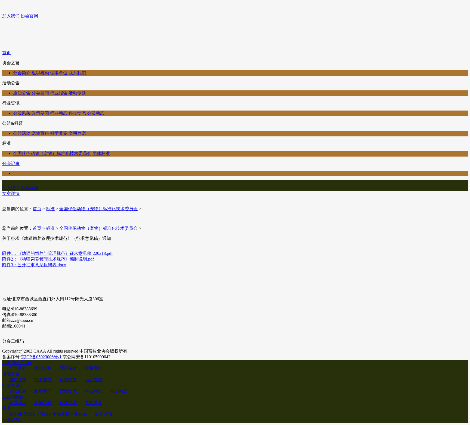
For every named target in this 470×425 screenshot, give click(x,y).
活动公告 (12, 374)
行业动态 (58, 113)
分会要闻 (40, 93)
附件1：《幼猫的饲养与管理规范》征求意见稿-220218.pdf (57, 253)
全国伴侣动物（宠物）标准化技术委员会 (52, 153)
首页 (6, 52)
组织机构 (40, 73)
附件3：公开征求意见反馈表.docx (34, 264)
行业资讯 (12, 385)
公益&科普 (13, 397)
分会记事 (11, 163)
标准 (50, 208)
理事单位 (58, 73)
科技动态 (77, 113)
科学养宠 (58, 133)
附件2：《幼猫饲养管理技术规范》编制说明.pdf (48, 259)
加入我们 (11, 16)
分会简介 (21, 73)
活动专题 (77, 93)
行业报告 (58, 93)
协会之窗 (22, 362)
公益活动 (21, 133)
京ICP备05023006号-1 (41, 356)
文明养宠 (77, 133)
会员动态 (95, 113)
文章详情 (11, 193)
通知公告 (21, 93)
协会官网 (29, 16)
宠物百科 (40, 133)
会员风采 (21, 113)
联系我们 (77, 73)
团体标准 (101, 153)
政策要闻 (40, 113)
